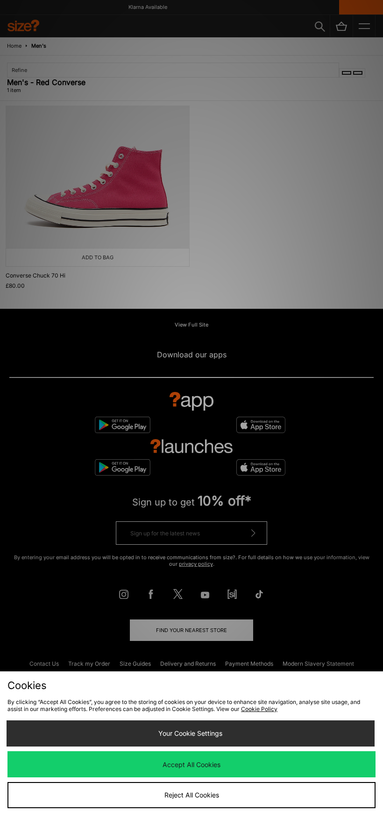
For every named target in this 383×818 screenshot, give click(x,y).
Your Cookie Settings (190, 733)
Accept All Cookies (191, 764)
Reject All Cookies (191, 795)
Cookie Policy (259, 708)
